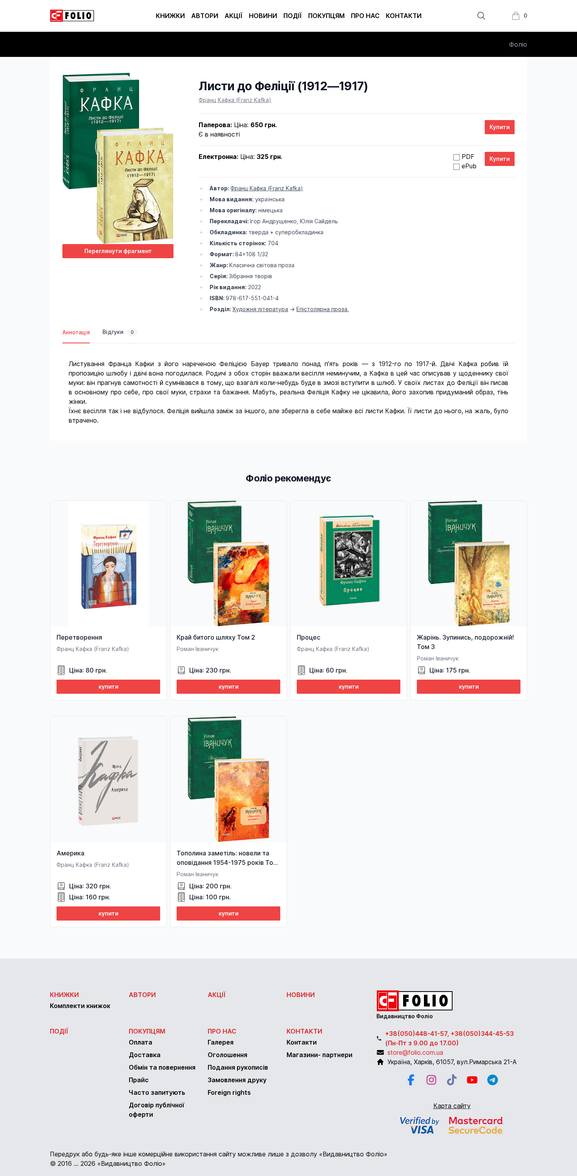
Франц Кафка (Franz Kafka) (235, 100)
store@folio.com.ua (415, 1052)
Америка (70, 853)
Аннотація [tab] (76, 332)
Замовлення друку (237, 1080)
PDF (468, 156)
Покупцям (326, 16)
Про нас (365, 16)
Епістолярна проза (321, 309)
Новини (263, 16)
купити (109, 686)
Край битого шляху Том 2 (216, 637)
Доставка (145, 1055)
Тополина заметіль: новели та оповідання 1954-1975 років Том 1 (227, 862)
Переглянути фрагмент (118, 251)
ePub (469, 166)
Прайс (139, 1080)
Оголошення (227, 1055)
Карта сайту (452, 1106)
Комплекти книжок (80, 1006)
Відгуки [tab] (118, 331)
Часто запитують (157, 1092)
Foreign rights (229, 1092)
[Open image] (117, 158)
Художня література (260, 309)
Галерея (221, 1042)
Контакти (404, 16)
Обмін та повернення (162, 1067)
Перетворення (79, 637)
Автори (204, 16)
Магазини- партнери (319, 1055)
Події (292, 16)
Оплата (140, 1042)
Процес (308, 637)
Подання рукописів (238, 1067)
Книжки (170, 16)
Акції (234, 16)
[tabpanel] (288, 384)
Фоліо (518, 44)
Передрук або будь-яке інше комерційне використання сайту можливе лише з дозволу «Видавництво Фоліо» (218, 1154)
